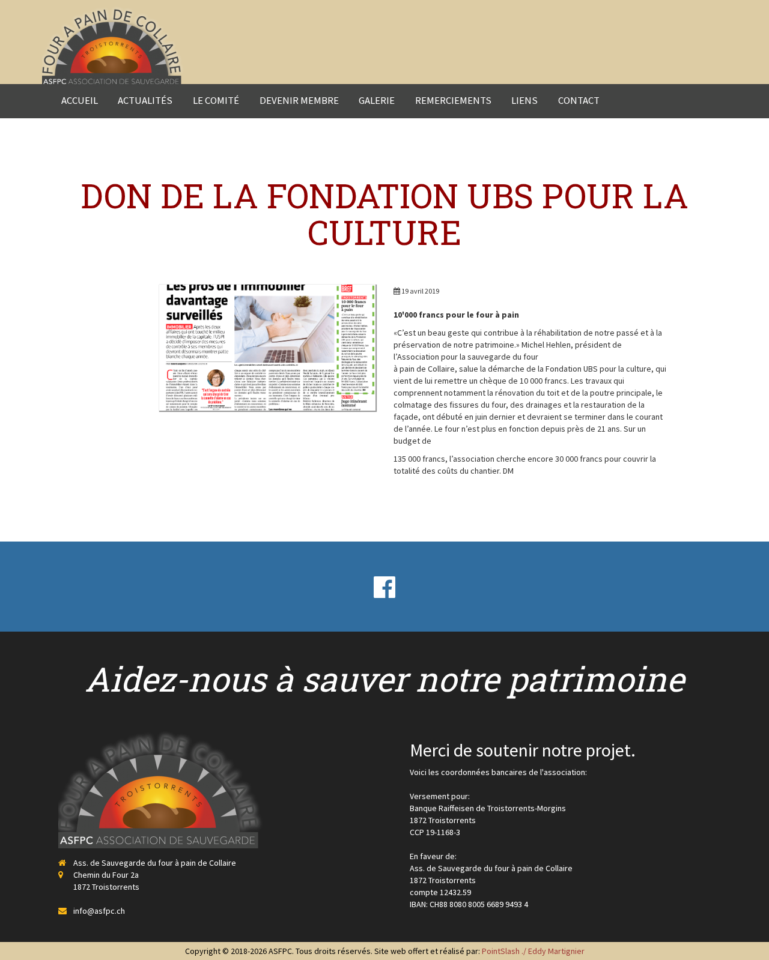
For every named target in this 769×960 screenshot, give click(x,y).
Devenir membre (299, 100)
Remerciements (453, 100)
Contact (579, 100)
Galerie (377, 100)
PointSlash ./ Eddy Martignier (533, 951)
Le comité (216, 100)
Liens (524, 100)
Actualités (145, 100)
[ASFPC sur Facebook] (384, 586)
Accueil (79, 100)
